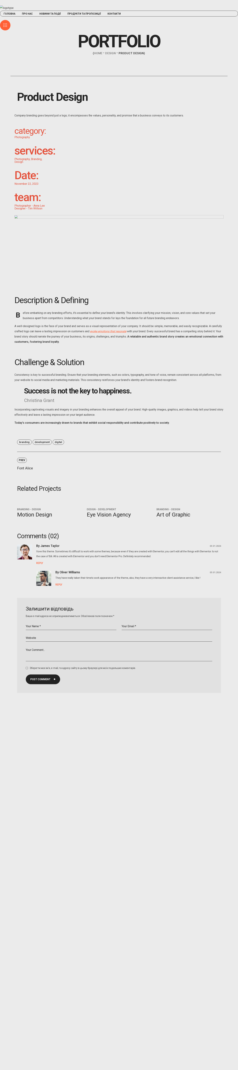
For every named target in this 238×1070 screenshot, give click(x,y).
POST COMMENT (40, 679)
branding (24, 442)
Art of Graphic (173, 514)
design (110, 53)
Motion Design (34, 514)
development (42, 442)
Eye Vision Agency (109, 514)
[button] (119, 18)
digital (58, 442)
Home (98, 53)
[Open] (5, 25)
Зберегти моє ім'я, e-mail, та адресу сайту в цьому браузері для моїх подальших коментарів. (83, 668)
